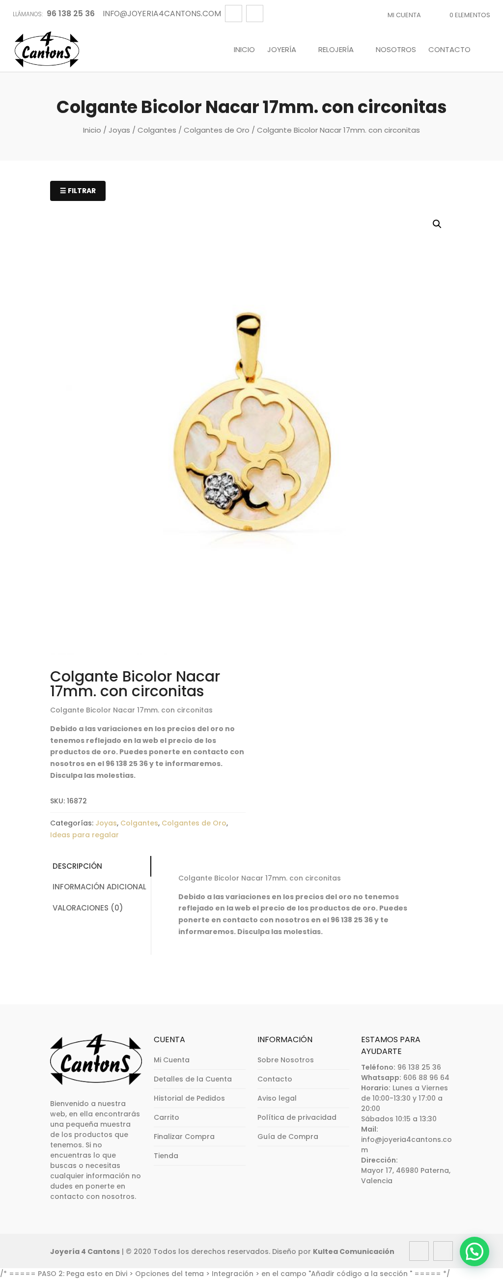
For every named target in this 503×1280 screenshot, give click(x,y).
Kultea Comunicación (353, 1251)
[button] (437, 224)
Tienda (166, 1156)
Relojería (336, 50)
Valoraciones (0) (88, 908)
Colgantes (157, 130)
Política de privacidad (296, 1117)
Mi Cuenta (404, 15)
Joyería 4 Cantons (85, 1251)
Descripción (77, 866)
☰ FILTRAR (78, 191)
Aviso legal (277, 1098)
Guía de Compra (287, 1136)
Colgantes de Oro (217, 130)
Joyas (119, 130)
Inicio (244, 50)
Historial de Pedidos (189, 1098)
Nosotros (396, 50)
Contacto (449, 50)
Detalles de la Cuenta (193, 1079)
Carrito (166, 1117)
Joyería (281, 50)
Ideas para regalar (84, 835)
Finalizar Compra (184, 1136)
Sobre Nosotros (285, 1060)
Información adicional (99, 887)
